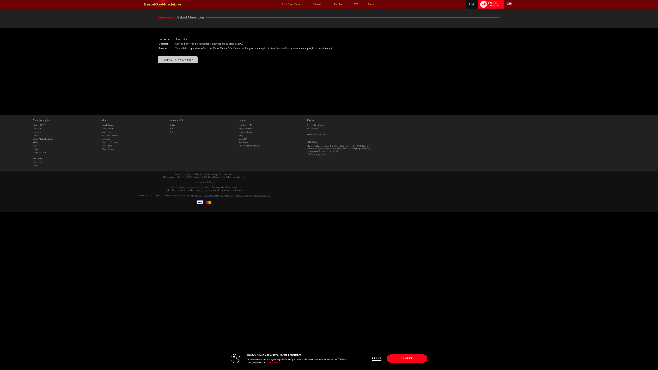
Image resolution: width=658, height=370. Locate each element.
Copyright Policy (227, 195)
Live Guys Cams (291, 4)
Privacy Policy (197, 195)
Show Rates (106, 132)
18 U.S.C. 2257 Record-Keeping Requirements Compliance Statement (204, 190)
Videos (317, 4)
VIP (356, 4)
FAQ (241, 135)
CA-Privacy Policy (211, 195)
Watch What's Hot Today (43, 139)
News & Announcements (249, 146)
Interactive (37, 132)
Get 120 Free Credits (315, 125)
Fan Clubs (105, 139)
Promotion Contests (109, 142)
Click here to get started (316, 154)
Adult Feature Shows (110, 135)
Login (472, 4)
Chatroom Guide (245, 132)
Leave (376, 358)
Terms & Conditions (261, 195)
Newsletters (243, 142)
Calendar (36, 135)
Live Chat (37, 128)
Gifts (172, 132)
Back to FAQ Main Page (177, 59)
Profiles (338, 4)
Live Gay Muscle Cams (316, 134)
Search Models (107, 128)
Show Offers (106, 146)
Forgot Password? (246, 128)
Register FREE (39, 125)
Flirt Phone (37, 162)
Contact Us (243, 139)
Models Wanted (107, 125)
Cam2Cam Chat (39, 152)
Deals (35, 165)
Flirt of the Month (108, 149)
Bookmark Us (313, 128)
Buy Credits (38, 158)
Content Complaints (243, 195)
